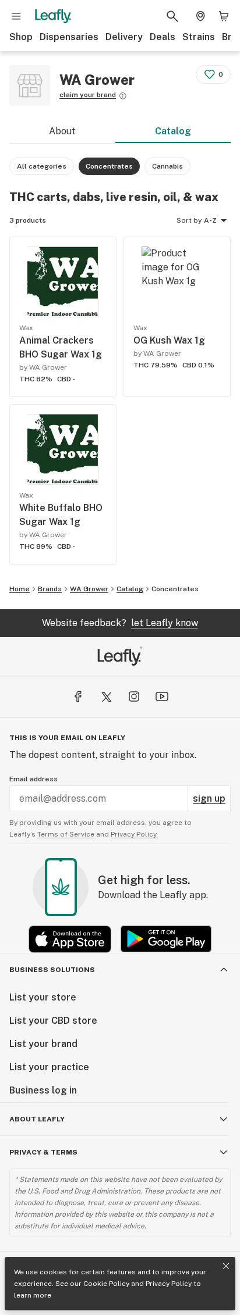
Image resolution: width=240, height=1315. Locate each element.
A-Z (210, 220)
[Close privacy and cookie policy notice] (226, 1266)
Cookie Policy (106, 1284)
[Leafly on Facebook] (78, 696)
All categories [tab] (41, 166)
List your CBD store (53, 1020)
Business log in (43, 1090)
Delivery (124, 36)
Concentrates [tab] (109, 166)
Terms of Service (65, 834)
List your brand (43, 1043)
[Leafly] (53, 16)
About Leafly (37, 1119)
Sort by (189, 220)
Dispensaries (69, 36)
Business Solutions (52, 970)
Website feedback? (120, 622)
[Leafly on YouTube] (162, 696)
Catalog (173, 131)
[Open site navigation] (16, 16)
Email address (33, 779)
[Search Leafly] (172, 16)
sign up (209, 798)
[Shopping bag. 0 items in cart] (224, 16)
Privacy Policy (169, 1284)
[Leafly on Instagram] (134, 696)
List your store (42, 997)
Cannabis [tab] (167, 166)
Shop (21, 36)
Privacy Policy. (134, 834)
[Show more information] (123, 96)
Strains (198, 36)
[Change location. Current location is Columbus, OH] (200, 16)
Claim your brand (87, 95)
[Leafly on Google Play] (166, 939)
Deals (162, 36)
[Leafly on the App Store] (70, 939)
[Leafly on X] (106, 696)
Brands (50, 589)
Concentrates (175, 589)
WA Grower (89, 589)
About (62, 131)
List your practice (49, 1067)
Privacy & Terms (43, 1152)
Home (19, 589)
